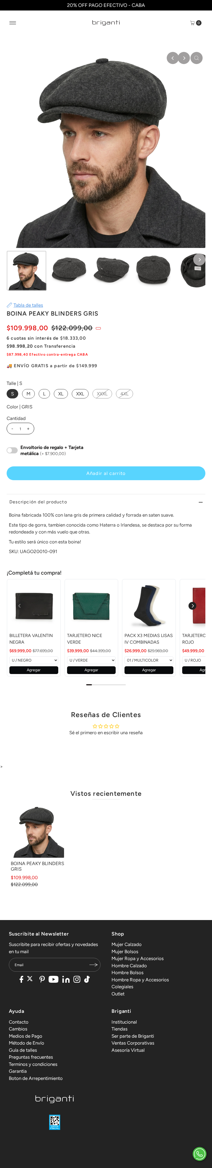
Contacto (18, 1022)
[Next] (184, 58)
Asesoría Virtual (128, 1050)
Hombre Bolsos (128, 972)
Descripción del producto (38, 501)
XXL (80, 394)
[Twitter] (31, 980)
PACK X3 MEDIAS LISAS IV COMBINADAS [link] (148, 639)
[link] (33, 606)
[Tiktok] (87, 980)
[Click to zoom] (196, 58)
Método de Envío (26, 1043)
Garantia (18, 1071)
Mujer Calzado (127, 944)
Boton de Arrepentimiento (36, 1078)
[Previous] (173, 58)
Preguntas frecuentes (31, 1057)
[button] (192, 606)
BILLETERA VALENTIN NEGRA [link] (31, 639)
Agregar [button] (34, 670)
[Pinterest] (42, 980)
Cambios (18, 1029)
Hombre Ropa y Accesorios (140, 979)
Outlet (118, 994)
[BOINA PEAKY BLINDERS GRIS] (37, 831)
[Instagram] (76, 980)
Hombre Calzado (129, 965)
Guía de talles (23, 1050)
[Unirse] (93, 965)
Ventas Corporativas (133, 1043)
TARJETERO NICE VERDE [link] (84, 639)
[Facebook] (21, 980)
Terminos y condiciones (33, 1064)
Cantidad (16, 418)
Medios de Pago (25, 1036)
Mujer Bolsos (125, 951)
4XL (124, 394)
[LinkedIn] (66, 980)
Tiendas (120, 1029)
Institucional (124, 1022)
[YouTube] (54, 980)
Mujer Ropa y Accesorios (138, 958)
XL (60, 394)
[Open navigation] (13, 23)
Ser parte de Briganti (133, 1036)
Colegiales (122, 986)
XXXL (102, 394)
